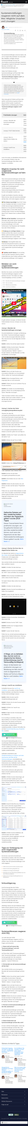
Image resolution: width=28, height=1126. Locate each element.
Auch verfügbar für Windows (14, 737)
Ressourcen (4, 1094)
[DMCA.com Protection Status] (17, 1114)
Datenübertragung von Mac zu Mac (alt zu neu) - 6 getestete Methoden (7, 1050)
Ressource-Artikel (11, 4)
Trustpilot (3, 1109)
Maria (6, 27)
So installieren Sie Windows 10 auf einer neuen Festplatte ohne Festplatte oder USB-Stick (19, 1051)
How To (4, 4)
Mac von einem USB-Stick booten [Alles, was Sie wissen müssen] (20, 1069)
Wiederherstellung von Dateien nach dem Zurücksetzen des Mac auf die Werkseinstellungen (13, 757)
